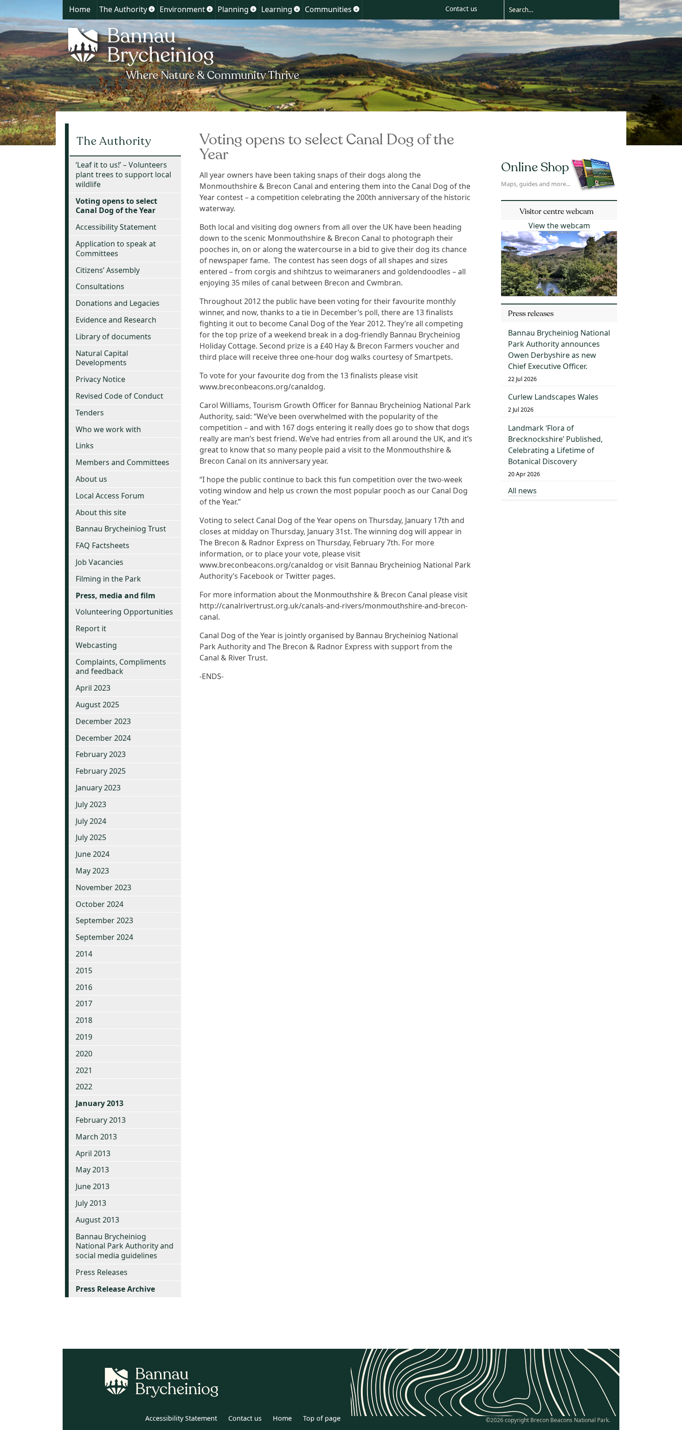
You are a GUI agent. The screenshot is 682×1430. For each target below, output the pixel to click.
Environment (182, 9)
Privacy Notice (100, 379)
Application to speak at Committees (116, 249)
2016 (84, 987)
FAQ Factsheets (102, 545)
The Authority (123, 9)
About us (91, 479)
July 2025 (91, 837)
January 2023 (98, 788)
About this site (101, 512)
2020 (84, 1053)
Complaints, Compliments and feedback (121, 667)
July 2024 (91, 821)
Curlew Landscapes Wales (553, 397)
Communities (328, 9)
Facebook (131, 1420)
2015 (84, 970)
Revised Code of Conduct (119, 396)
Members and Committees (122, 462)
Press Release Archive (115, 1289)
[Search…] (554, 9)
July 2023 (91, 804)
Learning (276, 9)
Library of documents (113, 336)
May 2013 (92, 1170)
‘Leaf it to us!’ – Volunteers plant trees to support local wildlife (123, 174)
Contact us (461, 8)
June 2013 (92, 1186)
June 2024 (92, 854)
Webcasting (96, 645)
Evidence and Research (116, 320)
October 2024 (99, 904)
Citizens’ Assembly (108, 270)
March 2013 (96, 1137)
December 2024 (103, 738)
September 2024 (104, 937)
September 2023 (104, 920)
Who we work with (108, 429)
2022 (84, 1086)
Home (79, 9)
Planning (233, 9)
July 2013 (91, 1203)
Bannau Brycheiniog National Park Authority (184, 52)
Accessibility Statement (116, 227)
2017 (84, 1003)
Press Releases (102, 1272)
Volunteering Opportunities (124, 612)
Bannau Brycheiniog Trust (121, 529)
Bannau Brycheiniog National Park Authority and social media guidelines (125, 1246)
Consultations (100, 286)
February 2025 (101, 771)
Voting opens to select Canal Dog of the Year (116, 206)
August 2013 (97, 1220)
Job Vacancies (99, 562)
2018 (84, 1020)
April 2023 (93, 688)
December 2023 (103, 721)
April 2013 (93, 1153)
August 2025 (97, 704)
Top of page (322, 1418)
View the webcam (559, 225)
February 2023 (101, 754)
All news (522, 490)
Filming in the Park (108, 579)
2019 (84, 1037)
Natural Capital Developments (102, 358)
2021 (84, 1070)
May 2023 (92, 871)
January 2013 (99, 1103)
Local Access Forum (110, 496)
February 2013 (101, 1120)
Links (85, 445)
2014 (84, 954)
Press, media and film (115, 595)
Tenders (90, 413)
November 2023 (103, 887)
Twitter (110, 1420)
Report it (91, 628)
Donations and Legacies (118, 303)
